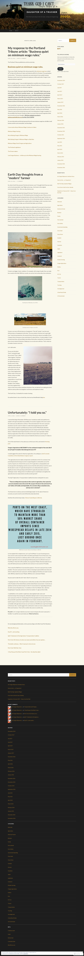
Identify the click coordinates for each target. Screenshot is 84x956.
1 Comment (20, 181)
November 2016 (61, 105)
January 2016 (60, 124)
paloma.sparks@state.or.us (15, 117)
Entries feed (10, 937)
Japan (58, 248)
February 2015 (60, 156)
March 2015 (60, 153)
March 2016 (60, 116)
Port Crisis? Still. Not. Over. (15, 648)
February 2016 (60, 120)
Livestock (59, 256)
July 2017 (59, 87)
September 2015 (61, 138)
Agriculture (59, 205)
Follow (60, 68)
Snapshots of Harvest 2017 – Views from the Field (19, 699)
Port (58, 270)
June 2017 (59, 91)
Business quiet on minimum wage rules (25, 67)
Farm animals (60, 219)
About (16, 30)
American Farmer (61, 209)
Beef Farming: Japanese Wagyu (64, 183)
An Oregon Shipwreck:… (17, 706)
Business (59, 212)
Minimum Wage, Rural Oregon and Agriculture (20, 143)
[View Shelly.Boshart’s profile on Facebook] (57, 48)
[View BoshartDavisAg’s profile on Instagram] (60, 48)
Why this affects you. (13, 628)
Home (10, 30)
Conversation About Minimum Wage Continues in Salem (22, 127)
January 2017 (60, 102)
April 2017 (59, 95)
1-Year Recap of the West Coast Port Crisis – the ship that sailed (24, 652)
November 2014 (61, 167)
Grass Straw (60, 234)
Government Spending (62, 227)
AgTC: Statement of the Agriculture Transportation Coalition (23, 636)
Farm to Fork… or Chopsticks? (64, 180)
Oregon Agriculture (61, 263)
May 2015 (59, 145)
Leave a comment (21, 58)
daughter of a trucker (42, 12)
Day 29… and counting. (13, 632)
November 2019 (61, 80)
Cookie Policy (25, 953)
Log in (9, 934)
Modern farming (61, 259)
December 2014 (61, 163)
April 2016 (59, 113)
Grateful (59, 238)
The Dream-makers (13, 151)
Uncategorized (60, 288)
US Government (61, 296)
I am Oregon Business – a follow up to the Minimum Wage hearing (24, 155)
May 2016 (59, 109)
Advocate (59, 201)
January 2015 (60, 160)
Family (58, 216)
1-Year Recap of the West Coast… (31, 710)
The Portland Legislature (14, 147)
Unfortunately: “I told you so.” (27, 412)
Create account (11, 930)
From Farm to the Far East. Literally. (65, 187)
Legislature (59, 252)
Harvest (59, 241)
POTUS (59, 274)
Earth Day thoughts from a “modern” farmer (25, 176)
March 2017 (60, 98)
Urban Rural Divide (61, 292)
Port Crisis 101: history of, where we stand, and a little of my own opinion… (26, 640)
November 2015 (61, 131)
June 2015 (59, 142)
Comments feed (11, 941)
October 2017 (60, 84)
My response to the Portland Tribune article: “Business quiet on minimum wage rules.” (28, 51)
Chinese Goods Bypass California (33, 497)
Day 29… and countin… (29, 720)
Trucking (59, 285)
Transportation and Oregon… (30, 706)
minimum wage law (41, 71)
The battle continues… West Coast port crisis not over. (22, 644)
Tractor (59, 277)
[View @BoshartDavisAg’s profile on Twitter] (58, 48)
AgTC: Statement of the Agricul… (31, 717)
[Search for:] (66, 40)
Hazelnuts (59, 245)
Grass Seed (59, 230)
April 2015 (59, 149)
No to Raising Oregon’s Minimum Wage (18, 135)
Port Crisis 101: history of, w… (31, 713)
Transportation (60, 281)
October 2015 (60, 134)
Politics (59, 267)
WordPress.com (11, 945)
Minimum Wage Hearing (14, 131)
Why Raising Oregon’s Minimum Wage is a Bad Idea (21, 139)
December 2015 (61, 127)
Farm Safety (60, 223)
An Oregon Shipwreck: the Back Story (65, 176)
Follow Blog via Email (63, 54)
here (44, 397)
